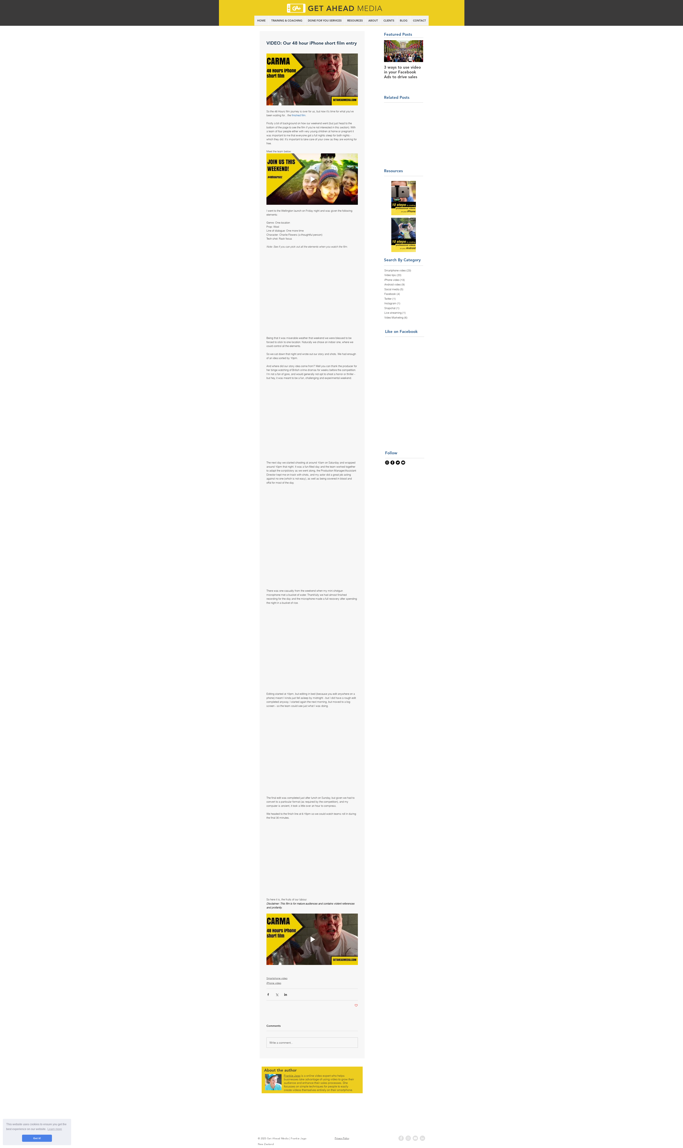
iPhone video (273, 951)
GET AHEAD (332, 8)
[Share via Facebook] (268, 962)
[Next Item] (417, 51)
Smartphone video (276, 946)
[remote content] (312, 289)
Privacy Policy (342, 1106)
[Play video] (312, 179)
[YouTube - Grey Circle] (415, 1106)
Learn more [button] (54, 1129)
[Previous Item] (389, 51)
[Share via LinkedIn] (285, 962)
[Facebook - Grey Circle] (401, 1106)
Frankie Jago (292, 1043)
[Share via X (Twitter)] (277, 962)
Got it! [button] (37, 1138)
